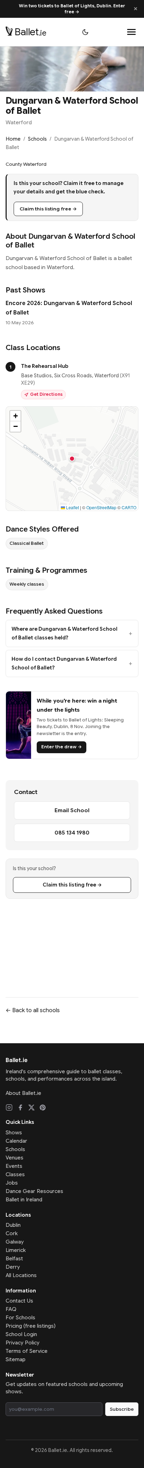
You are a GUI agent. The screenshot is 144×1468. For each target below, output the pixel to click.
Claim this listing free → (48, 209)
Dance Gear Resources (34, 1191)
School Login (21, 1334)
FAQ (11, 1309)
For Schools (20, 1317)
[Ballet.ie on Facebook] (20, 1107)
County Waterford (26, 164)
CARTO (129, 507)
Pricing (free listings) (31, 1326)
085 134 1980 (72, 832)
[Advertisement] (72, 942)
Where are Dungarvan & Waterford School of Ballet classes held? (64, 633)
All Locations (21, 1275)
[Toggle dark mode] (85, 32)
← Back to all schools (33, 1010)
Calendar (16, 1141)
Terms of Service (27, 1351)
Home (13, 139)
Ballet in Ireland (24, 1199)
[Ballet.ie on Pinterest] (42, 1107)
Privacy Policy (22, 1343)
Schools (37, 139)
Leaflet (72, 507)
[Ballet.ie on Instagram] (9, 1107)
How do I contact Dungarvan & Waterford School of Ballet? (64, 663)
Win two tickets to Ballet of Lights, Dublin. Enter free (72, 9)
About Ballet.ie (23, 1093)
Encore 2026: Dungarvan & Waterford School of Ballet (69, 308)
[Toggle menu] (131, 32)
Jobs (12, 1183)
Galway (15, 1242)
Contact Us (19, 1301)
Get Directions (46, 394)
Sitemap (16, 1359)
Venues (14, 1158)
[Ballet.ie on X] (31, 1107)
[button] (72, 458)
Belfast (14, 1258)
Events (14, 1166)
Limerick (16, 1250)
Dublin (13, 1225)
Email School (72, 810)
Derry (13, 1267)
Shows (14, 1132)
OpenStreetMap (101, 507)
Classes (15, 1174)
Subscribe (122, 1409)
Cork (12, 1233)
